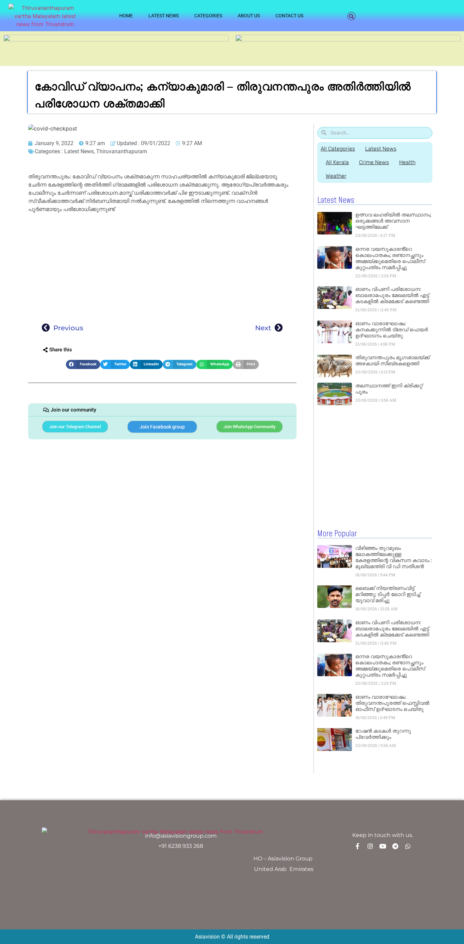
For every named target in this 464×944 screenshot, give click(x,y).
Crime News (374, 162)
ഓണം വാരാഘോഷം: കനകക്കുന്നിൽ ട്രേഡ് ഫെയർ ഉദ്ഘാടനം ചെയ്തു (391, 329)
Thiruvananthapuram (121, 151)
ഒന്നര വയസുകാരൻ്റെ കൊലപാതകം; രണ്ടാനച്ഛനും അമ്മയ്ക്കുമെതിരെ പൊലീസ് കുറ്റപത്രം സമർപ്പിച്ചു (390, 258)
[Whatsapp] (408, 846)
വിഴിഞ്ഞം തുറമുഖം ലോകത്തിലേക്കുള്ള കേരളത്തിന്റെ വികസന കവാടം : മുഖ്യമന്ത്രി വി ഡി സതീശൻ (393, 557)
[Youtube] (383, 846)
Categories (208, 15)
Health (407, 162)
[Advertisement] (162, 265)
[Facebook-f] (358, 846)
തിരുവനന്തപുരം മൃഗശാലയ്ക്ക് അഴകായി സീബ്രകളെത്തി (392, 360)
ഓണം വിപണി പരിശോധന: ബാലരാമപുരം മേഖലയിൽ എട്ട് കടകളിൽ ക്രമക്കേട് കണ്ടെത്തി (392, 295)
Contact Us (289, 15)
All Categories (338, 148)
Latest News (163, 15)
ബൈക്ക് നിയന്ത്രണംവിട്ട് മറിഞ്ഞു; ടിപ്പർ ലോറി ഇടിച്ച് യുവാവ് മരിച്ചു (387, 594)
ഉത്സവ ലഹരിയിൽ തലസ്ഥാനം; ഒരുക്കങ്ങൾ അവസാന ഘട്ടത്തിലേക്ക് (393, 220)
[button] (351, 16)
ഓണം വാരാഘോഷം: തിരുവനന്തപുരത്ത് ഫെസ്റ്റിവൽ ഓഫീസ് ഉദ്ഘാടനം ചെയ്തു (392, 703)
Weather (336, 176)
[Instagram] (370, 846)
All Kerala (337, 162)
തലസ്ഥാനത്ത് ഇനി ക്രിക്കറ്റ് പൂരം (389, 388)
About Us (249, 15)
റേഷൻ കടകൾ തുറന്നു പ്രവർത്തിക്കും (383, 734)
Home (126, 15)
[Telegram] (395, 846)
